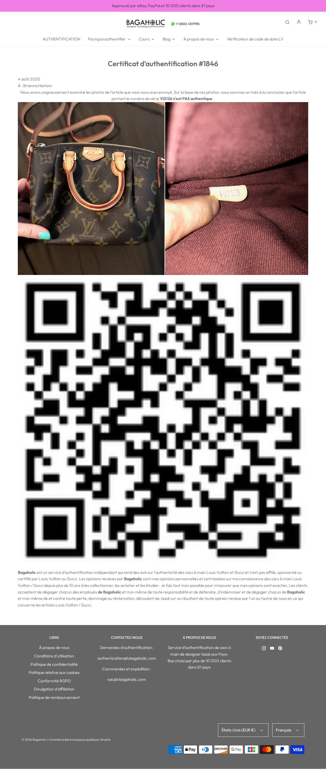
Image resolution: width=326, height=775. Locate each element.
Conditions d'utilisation (54, 655)
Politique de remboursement (54, 697)
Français (284, 729)
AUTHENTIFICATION (61, 38)
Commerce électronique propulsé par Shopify (80, 739)
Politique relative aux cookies (54, 672)
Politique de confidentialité (54, 664)
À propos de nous (54, 647)
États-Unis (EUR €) (239, 729)
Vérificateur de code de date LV (255, 38)
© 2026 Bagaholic (34, 739)
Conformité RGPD (54, 680)
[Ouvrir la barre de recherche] (287, 22)
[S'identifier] (299, 22)
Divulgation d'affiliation (54, 688)
